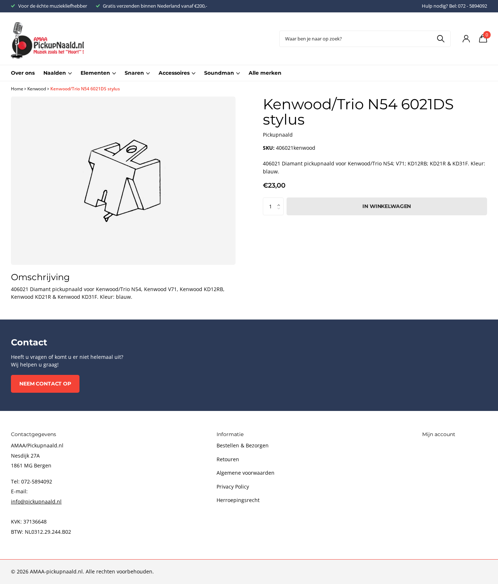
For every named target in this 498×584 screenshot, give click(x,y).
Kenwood (36, 89)
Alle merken (265, 73)
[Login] (466, 39)
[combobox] (365, 39)
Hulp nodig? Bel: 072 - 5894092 (454, 6)
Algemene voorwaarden (246, 472)
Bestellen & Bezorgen (243, 445)
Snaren (134, 73)
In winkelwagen (386, 206)
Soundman (219, 73)
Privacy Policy (233, 486)
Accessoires (174, 73)
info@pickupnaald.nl (36, 501)
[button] (280, 200)
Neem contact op (45, 383)
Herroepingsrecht (238, 500)
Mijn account (438, 434)
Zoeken (441, 39)
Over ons (23, 73)
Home (17, 89)
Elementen (95, 73)
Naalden (54, 73)
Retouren (228, 459)
